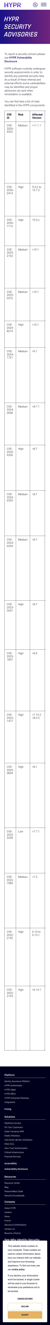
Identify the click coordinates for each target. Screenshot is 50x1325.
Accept (25, 1314)
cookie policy (18, 1269)
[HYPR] (12, 5)
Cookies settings (25, 1298)
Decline (25, 1306)
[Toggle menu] (44, 5)
